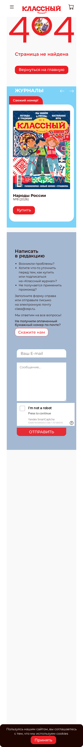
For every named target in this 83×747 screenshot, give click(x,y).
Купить (24, 210)
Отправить (41, 432)
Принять (43, 740)
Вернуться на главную (41, 69)
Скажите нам (31, 332)
